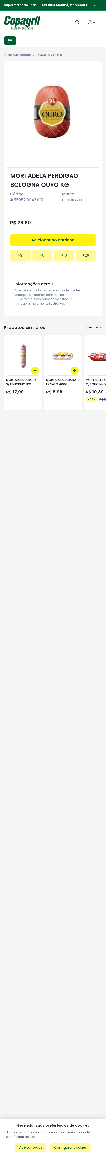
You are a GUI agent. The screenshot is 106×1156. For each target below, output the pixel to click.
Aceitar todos (30, 1147)
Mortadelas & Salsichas (32, 55)
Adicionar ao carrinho (53, 240)
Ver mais (94, 327)
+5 (42, 255)
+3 (20, 255)
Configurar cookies (70, 1147)
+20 (85, 255)
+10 (64, 255)
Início (8, 55)
